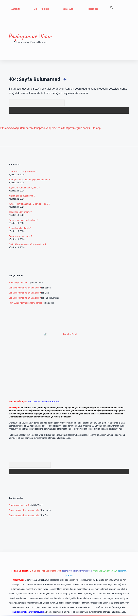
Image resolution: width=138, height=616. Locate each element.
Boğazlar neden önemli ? (20, 212)
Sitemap (96, 128)
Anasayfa (15, 9)
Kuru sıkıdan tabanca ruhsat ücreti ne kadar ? (29, 204)
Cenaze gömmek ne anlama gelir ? (25, 288)
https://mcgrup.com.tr (77, 128)
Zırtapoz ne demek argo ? (20, 236)
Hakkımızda (93, 9)
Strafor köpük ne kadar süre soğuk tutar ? (27, 244)
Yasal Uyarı (68, 9)
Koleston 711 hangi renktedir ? (23, 171)
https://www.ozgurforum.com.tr (18, 128)
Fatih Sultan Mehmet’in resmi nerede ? (26, 303)
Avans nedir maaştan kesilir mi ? (23, 220)
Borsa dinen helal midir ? (20, 228)
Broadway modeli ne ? (19, 283)
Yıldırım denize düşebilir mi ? (22, 196)
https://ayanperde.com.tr (50, 128)
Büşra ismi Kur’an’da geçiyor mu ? (24, 188)
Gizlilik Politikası (41, 9)
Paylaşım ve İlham (30, 36)
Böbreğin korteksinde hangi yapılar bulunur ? (29, 180)
